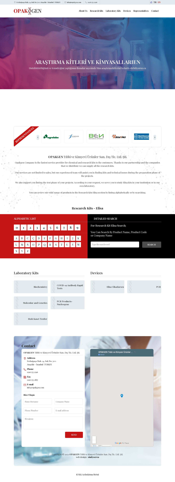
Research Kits (96, 11)
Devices (127, 11)
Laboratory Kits (113, 11)
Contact (155, 11)
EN (159, 2)
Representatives (141, 11)
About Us (83, 11)
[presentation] (38, 137)
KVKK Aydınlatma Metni (87, 475)
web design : (87, 457)
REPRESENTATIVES (24, 134)
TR (155, 2)
